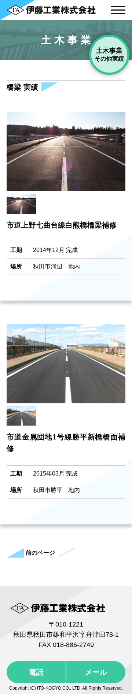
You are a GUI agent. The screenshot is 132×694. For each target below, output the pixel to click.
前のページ (40, 553)
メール (96, 672)
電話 (36, 672)
